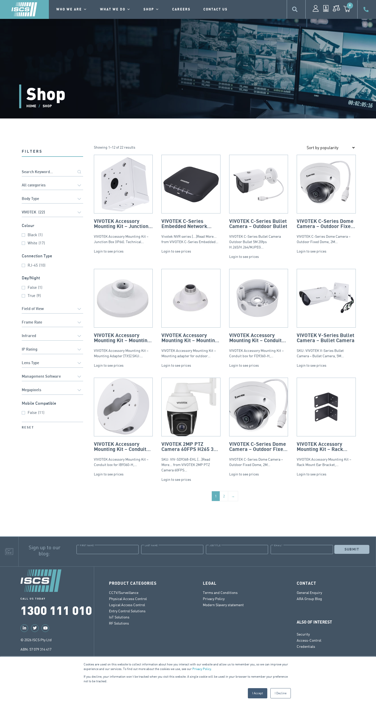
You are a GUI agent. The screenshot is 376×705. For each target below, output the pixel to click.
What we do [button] (112, 9)
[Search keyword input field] (52, 172)
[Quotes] (326, 8)
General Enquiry (309, 592)
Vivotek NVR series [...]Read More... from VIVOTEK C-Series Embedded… (189, 231)
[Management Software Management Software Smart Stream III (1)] (52, 377)
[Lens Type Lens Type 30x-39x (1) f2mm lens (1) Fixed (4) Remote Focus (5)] (52, 363)
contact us (215, 9)
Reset (28, 427)
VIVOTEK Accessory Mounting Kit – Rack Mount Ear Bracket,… (324, 454)
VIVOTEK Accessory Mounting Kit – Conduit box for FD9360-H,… (256, 345)
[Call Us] (367, 9)
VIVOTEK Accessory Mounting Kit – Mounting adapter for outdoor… (189, 345)
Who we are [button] (69, 9)
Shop (148, 9)
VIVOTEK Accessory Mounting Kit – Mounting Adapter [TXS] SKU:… (122, 345)
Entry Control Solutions (127, 611)
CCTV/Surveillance (123, 592)
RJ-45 (36, 265)
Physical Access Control (128, 598)
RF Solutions (119, 623)
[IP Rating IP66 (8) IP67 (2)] (52, 350)
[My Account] (315, 8)
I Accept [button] (257, 693)
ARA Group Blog (309, 598)
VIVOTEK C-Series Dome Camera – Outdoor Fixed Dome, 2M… (325, 231)
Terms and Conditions (220, 592)
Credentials (306, 646)
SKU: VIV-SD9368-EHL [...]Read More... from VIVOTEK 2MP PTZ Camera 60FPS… (190, 457)
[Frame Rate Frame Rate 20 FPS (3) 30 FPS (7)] (52, 323)
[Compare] (336, 8)
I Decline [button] (280, 693)
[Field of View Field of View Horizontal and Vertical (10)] (52, 309)
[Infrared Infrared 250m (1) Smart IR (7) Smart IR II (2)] (52, 336)
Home (31, 106)
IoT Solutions (119, 617)
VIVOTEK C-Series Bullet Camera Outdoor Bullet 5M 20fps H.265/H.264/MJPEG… (258, 234)
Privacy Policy (201, 669)
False (35, 287)
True (34, 295)
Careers (181, 9)
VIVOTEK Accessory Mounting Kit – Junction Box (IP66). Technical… (121, 231)
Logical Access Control (127, 605)
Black (35, 234)
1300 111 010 (56, 610)
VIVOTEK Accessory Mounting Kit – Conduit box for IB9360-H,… (121, 454)
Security (303, 634)
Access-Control (309, 640)
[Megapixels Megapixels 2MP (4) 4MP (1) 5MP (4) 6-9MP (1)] (52, 390)
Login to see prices (109, 251)
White (36, 243)
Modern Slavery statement (223, 605)
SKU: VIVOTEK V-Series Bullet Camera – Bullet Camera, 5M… (326, 345)
